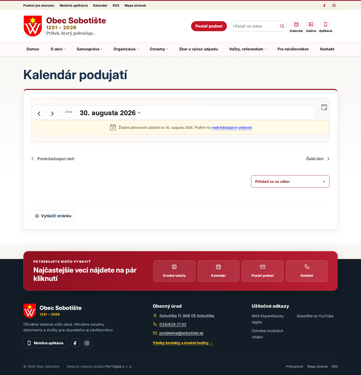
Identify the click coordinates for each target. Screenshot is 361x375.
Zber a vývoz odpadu (198, 49)
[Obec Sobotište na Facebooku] (324, 5)
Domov (33, 49)
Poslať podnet (208, 26)
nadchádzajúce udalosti (232, 127)
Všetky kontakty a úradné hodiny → (183, 343)
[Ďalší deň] (52, 112)
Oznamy (157, 49)
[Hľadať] (282, 26)
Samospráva (88, 49)
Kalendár (100, 5)
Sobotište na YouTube (315, 316)
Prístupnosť (294, 366)
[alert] (181, 127)
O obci (56, 49)
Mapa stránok (135, 5)
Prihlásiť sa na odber (272, 181)
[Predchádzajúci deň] (39, 112)
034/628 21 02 (172, 324)
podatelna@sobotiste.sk (181, 333)
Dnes (68, 111)
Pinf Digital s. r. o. (119, 366)
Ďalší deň (315, 158)
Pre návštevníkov (293, 49)
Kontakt (327, 49)
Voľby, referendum (246, 49)
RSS (116, 5)
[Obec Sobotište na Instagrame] (334, 5)
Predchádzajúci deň (55, 158)
